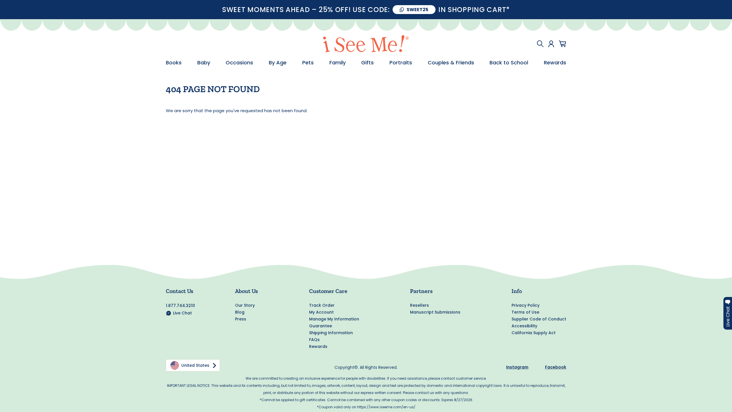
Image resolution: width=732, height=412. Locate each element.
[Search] (540, 43)
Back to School (509, 62)
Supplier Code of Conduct (539, 319)
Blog (239, 312)
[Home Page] (366, 43)
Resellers (419, 305)
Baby (203, 62)
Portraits (400, 62)
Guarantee (320, 326)
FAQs (314, 339)
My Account (321, 312)
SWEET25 (417, 9)
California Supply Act (534, 333)
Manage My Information (334, 319)
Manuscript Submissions (435, 312)
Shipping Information (331, 333)
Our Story (245, 305)
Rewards (555, 62)
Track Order (322, 305)
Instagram (517, 367)
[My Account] (551, 43)
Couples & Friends (451, 62)
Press (240, 319)
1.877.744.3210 (180, 305)
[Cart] (562, 43)
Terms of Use (525, 312)
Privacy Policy (526, 305)
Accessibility (524, 326)
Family (337, 62)
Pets (308, 62)
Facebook (555, 367)
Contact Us (179, 291)
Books (174, 62)
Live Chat (182, 313)
